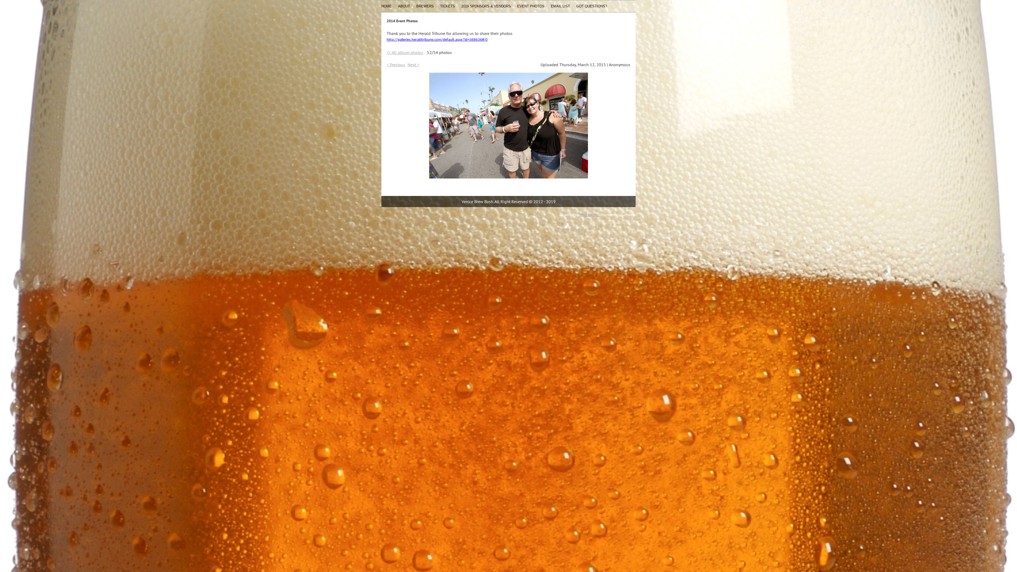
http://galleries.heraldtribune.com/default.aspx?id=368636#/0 (437, 40)
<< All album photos (405, 52)
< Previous (396, 64)
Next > (413, 64)
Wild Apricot (589, 214)
